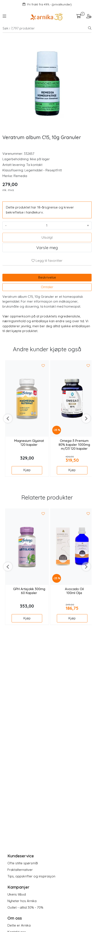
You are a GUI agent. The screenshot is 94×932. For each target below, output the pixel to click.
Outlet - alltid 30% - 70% (25, 907)
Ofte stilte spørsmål (22, 863)
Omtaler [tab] (47, 287)
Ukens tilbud (16, 894)
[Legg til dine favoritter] (43, 365)
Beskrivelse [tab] (47, 277)
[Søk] (89, 28)
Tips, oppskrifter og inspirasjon (31, 876)
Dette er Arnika (19, 925)
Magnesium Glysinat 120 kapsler (29, 443)
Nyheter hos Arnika (22, 901)
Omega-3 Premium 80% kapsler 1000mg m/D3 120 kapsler (74, 445)
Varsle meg (47, 247)
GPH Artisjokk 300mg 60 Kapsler (29, 591)
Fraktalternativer (20, 870)
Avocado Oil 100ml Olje (74, 591)
